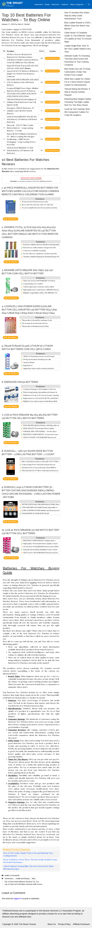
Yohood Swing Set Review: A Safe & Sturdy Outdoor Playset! (77, 92)
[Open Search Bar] (88, 4)
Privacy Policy (64, 924)
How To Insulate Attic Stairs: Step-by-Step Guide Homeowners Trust (77, 15)
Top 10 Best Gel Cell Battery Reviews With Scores (23, 884)
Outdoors (64, 4)
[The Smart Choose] (12, 4)
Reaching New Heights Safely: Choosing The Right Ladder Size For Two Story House (77, 102)
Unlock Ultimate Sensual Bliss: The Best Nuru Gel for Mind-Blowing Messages (28, 867)
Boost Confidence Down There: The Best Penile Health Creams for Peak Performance (30, 860)
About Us (51, 924)
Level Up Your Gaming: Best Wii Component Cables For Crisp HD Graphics (77, 112)
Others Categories (76, 4)
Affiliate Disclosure (81, 924)
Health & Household (11, 875)
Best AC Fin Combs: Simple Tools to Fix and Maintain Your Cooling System (28, 854)
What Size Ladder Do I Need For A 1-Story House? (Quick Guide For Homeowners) (77, 82)
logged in (17, 898)
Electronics (55, 4)
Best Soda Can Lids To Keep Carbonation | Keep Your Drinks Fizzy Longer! (77, 72)
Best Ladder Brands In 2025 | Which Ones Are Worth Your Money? (77, 26)
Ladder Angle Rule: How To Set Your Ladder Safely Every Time (77, 49)
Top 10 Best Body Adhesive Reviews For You (21, 882)
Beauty (47, 4)
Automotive (38, 4)
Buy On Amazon (52, 58)
